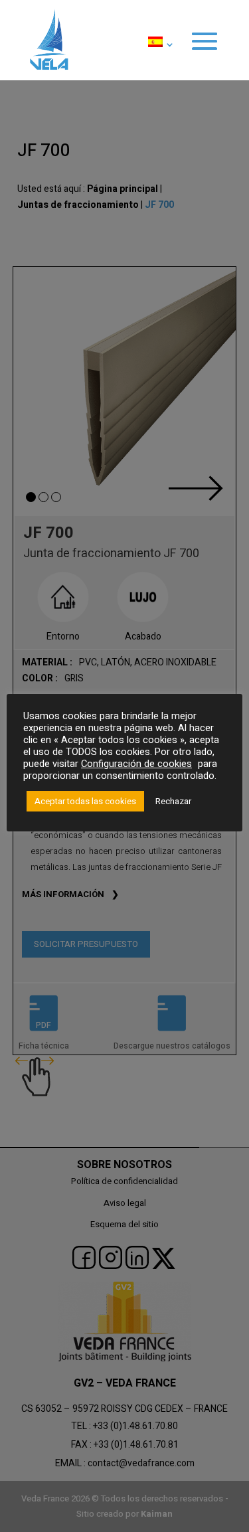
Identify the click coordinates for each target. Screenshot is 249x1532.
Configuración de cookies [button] (136, 764)
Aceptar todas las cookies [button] (85, 801)
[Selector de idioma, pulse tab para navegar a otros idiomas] (158, 58)
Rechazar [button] (173, 801)
